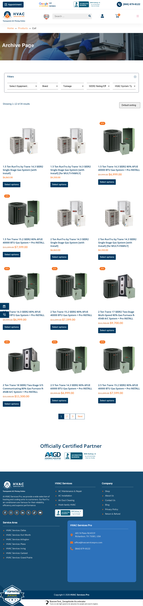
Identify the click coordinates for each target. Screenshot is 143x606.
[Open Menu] (138, 16)
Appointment (15, 4)
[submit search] (89, 16)
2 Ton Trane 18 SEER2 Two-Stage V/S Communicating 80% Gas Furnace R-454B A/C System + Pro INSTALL (23, 388)
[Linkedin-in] (22, 512)
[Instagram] (11, 512)
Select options (11, 184)
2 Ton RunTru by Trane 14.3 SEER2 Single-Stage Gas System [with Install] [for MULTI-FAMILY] (117, 243)
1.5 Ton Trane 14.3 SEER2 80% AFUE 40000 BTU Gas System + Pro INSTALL (119, 168)
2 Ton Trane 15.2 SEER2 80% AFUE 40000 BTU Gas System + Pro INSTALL (71, 313)
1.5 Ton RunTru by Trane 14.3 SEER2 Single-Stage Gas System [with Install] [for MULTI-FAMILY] (70, 170)
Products (23, 28)
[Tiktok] (34, 512)
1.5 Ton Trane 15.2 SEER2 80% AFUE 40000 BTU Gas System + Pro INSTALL (23, 241)
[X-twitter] (28, 512)
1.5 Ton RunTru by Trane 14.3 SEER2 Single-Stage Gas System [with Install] (23, 170)
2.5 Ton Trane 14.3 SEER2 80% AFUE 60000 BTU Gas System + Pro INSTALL (71, 387)
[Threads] (17, 512)
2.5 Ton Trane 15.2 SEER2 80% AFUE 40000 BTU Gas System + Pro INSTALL (119, 387)
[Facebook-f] (5, 512)
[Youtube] (40, 512)
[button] (71, 76)
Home (10, 28)
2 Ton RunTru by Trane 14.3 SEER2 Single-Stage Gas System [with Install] (69, 243)
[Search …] (70, 16)
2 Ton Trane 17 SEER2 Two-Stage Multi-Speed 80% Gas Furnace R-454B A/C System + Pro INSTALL (116, 315)
